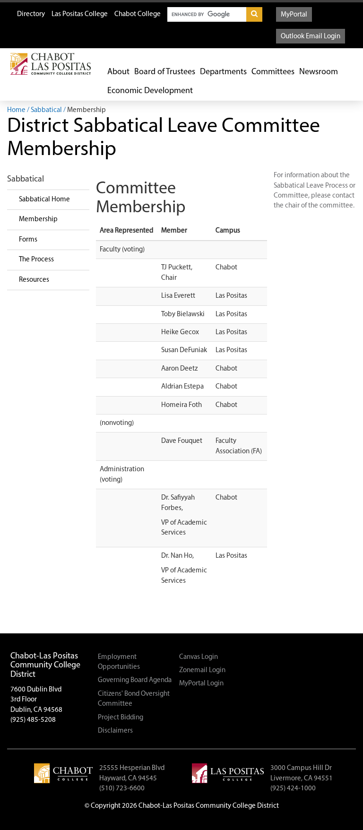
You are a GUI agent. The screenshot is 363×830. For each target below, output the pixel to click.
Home (16, 110)
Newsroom (318, 72)
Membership (38, 219)
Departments (223, 72)
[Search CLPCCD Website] (254, 14)
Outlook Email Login (310, 36)
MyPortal (294, 14)
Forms (28, 239)
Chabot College (137, 14)
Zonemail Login (202, 670)
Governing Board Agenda (135, 680)
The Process (36, 259)
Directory (31, 14)
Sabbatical (46, 110)
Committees (272, 72)
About (118, 72)
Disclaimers (115, 731)
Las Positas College (80, 14)
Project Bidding (120, 717)
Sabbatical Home (44, 199)
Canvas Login (198, 657)
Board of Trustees (164, 72)
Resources (34, 280)
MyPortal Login (201, 683)
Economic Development (150, 91)
